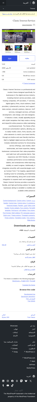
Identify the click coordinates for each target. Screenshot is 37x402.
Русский (32, 281)
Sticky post (6, 215)
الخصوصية (32, 336)
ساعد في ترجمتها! (7, 14)
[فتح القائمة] (3, 3)
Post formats (7, 213)
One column (31, 210)
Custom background (9, 200)
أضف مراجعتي (31, 245)
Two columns (30, 218)
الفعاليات (15, 345)
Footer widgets (14, 208)
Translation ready (20, 218)
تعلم (33, 342)
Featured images (12, 205)
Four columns (24, 208)
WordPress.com (28, 358)
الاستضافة (32, 332)
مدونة (33, 200)
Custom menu (21, 203)
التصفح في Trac (30, 299)
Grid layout (14, 210)
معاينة (27, 58)
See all (4, 245)
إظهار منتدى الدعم (30, 257)
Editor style (31, 205)
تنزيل (9, 58)
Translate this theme (28, 285)
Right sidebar (16, 213)
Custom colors (21, 200)
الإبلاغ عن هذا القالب (29, 269)
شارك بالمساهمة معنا (11, 342)
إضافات (15, 332)
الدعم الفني (31, 345)
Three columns (9, 218)
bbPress (32, 364)
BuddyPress (31, 368)
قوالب (16, 329)
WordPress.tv (29, 352)
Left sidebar (22, 210)
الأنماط (15, 336)
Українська (15, 281)
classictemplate (27, 25)
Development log (29, 294)
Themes (32, 8)
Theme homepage (29, 83)
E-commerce (31, 203)
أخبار (33, 329)
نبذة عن (32, 326)
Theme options (16, 215)
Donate (14, 348)
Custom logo (13, 203)
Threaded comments (28, 215)
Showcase (14, 326)
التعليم (25, 205)
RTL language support (28, 213)
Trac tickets (31, 301)
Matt (32, 361)
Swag (15, 352)
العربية (28, 376)
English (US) (25, 281)
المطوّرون (32, 348)
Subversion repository (28, 296)
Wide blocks (31, 220)
